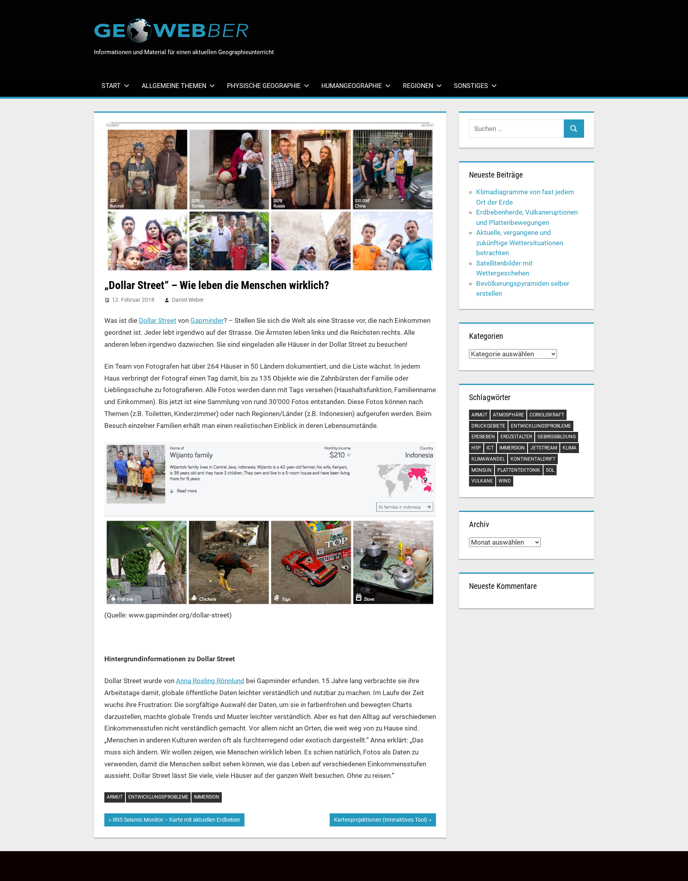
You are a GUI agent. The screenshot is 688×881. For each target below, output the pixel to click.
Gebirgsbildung (557, 437)
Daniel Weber (188, 300)
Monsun (481, 470)
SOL (550, 470)
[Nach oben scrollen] (675, 868)
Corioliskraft (547, 415)
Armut (115, 797)
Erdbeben (483, 437)
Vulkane (482, 481)
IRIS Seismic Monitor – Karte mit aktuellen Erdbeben (176, 821)
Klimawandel (488, 459)
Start (111, 86)
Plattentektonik (518, 470)
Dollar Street (157, 320)
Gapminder (207, 320)
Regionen (418, 86)
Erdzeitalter (516, 437)
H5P (476, 448)
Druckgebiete (488, 426)
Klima (570, 448)
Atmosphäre (508, 415)
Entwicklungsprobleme (158, 797)
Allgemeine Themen (174, 86)
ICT (490, 448)
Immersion (206, 797)
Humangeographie (351, 86)
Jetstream (543, 448)
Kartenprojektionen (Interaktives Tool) (380, 821)
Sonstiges (471, 86)
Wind (504, 481)
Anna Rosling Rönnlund (210, 681)
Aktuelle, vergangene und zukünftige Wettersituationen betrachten (519, 243)
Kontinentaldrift (532, 459)
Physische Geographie (264, 86)
